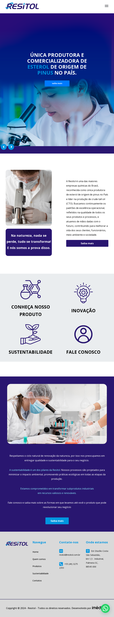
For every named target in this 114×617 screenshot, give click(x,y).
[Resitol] (22, 5)
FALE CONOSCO (83, 352)
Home (35, 551)
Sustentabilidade (41, 573)
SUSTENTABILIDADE (30, 352)
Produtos (37, 566)
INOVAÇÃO (83, 311)
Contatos (37, 580)
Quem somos (39, 559)
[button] (105, 608)
